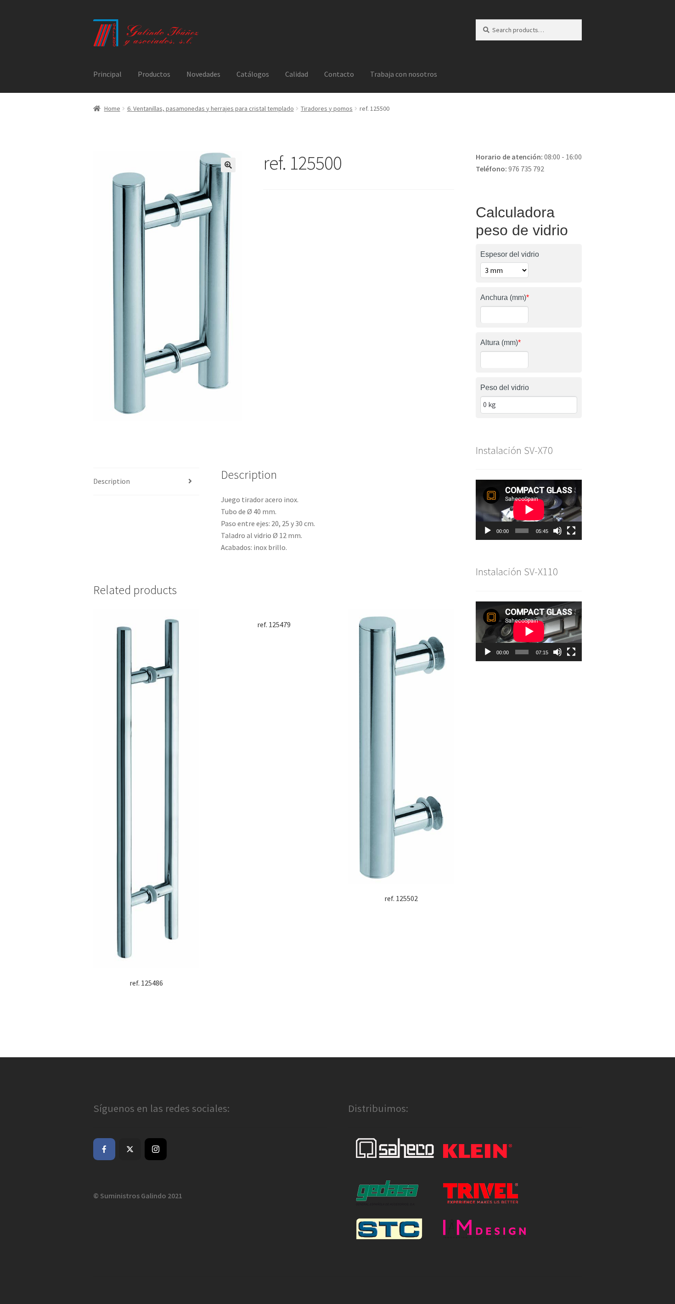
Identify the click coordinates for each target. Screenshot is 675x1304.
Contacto (339, 74)
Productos (154, 74)
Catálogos (252, 74)
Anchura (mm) (504, 297)
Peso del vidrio (504, 387)
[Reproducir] (487, 530)
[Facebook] (104, 1149)
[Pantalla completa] (571, 530)
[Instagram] (156, 1149)
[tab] (146, 481)
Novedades (203, 74)
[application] (529, 509)
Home (112, 108)
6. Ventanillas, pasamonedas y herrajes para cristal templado (210, 108)
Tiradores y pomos (327, 108)
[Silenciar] (557, 530)
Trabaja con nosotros (403, 74)
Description (111, 481)
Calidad (296, 74)
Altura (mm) (500, 342)
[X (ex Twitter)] (130, 1149)
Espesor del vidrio (509, 254)
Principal (107, 74)
